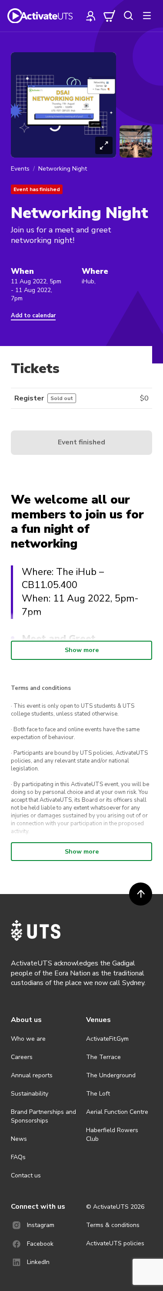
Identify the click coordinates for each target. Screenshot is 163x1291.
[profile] (91, 15)
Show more (82, 650)
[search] (128, 15)
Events (20, 169)
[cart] (109, 15)
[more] (147, 15)
